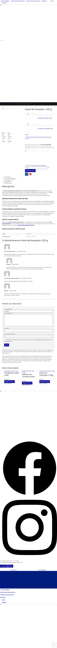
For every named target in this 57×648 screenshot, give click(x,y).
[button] (1, 39)
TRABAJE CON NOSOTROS (6, 410)
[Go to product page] (12, 371)
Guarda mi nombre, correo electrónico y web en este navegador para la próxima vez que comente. (28, 340)
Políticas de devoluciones (33, 1)
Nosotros (3, 574)
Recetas (2, 582)
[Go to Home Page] (2, 104)
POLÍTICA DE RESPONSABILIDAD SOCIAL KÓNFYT (11, 401)
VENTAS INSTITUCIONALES (6, 398)
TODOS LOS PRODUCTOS (7, 577)
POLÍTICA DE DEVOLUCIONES (6, 404)
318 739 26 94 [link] (3, 430)
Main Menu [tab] (14, 570)
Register (4, 3)
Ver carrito (4, 566)
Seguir (10, 566)
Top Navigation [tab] (42, 570)
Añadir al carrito (30, 170)
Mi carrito (44, 1)
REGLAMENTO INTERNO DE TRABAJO (8, 413)
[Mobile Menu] (1, 100)
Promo (39, 165)
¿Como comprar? (4, 1)
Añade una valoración (45, 137)
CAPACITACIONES (4, 407)
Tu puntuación (8, 309)
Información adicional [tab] (10, 178)
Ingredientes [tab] (7, 181)
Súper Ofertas (4, 587)
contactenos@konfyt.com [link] (6, 435)
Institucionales (4, 585)
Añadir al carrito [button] (9, 381)
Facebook (26, 174)
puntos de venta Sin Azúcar (26, 225)
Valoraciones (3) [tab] (8, 180)
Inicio (2, 572)
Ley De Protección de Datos (18, 1)
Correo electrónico (10, 334)
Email (30, 174)
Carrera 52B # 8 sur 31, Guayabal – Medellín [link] (10, 421)
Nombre (7, 328)
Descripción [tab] (7, 177)
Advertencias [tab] (8, 183)
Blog (1, 580)
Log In (51, 1)
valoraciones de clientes (32, 137)
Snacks (44, 165)
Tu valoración (8, 313)
